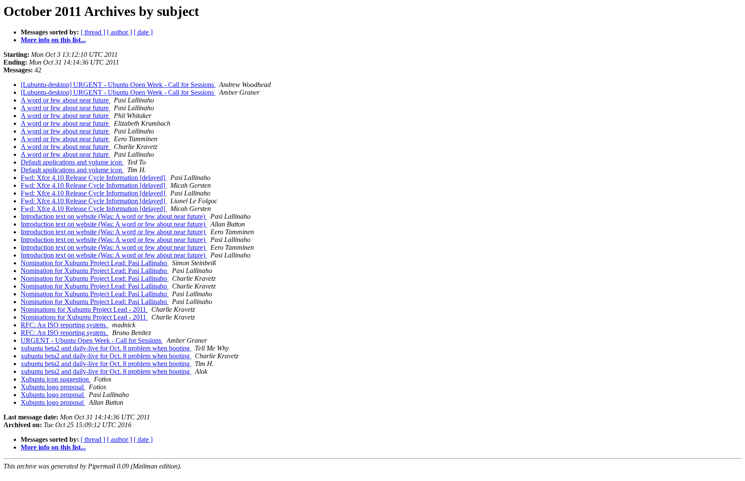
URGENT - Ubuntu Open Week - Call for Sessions (92, 340)
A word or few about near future (65, 100)
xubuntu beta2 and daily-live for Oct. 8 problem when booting (106, 348)
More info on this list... (53, 39)
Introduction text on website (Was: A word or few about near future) (114, 216)
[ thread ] (93, 32)
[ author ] (119, 32)
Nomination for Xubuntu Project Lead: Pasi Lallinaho (95, 263)
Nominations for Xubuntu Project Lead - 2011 (84, 309)
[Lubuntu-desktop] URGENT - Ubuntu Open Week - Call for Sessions (118, 84)
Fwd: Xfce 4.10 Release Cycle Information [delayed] (94, 177)
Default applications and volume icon (72, 162)
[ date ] (143, 32)
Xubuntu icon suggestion (56, 379)
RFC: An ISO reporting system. (65, 325)
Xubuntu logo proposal (53, 387)
